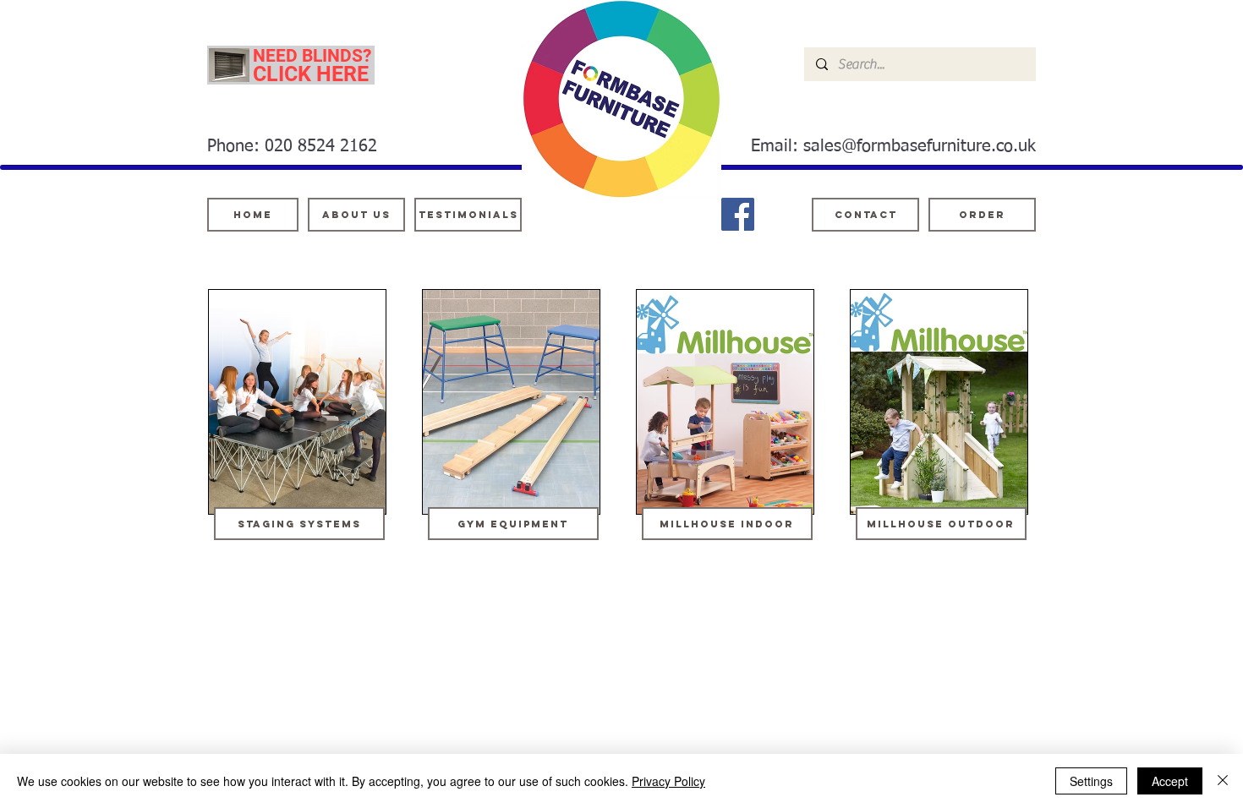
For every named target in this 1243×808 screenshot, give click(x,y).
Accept (1170, 781)
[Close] (1223, 780)
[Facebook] (737, 214)
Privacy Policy (668, 781)
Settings (1091, 781)
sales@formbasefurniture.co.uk (919, 146)
